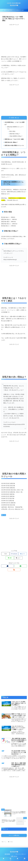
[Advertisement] (14, 40)
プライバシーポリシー (20, 854)
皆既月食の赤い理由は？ (11, 142)
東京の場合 (12, 131)
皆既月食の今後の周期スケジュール (14, 145)
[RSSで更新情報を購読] (14, 569)
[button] (18, 558)
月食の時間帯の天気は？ (16, 136)
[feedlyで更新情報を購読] (20, 565)
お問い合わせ (14, 856)
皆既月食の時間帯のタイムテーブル (15, 128)
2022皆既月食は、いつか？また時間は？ (14, 123)
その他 (4, 515)
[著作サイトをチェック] (7, 565)
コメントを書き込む (14, 835)
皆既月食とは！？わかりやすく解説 (14, 139)
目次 (12, 117)
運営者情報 (7, 854)
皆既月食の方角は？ (14, 133)
